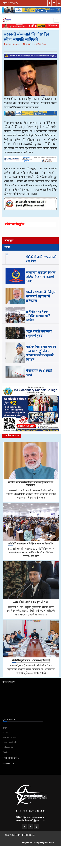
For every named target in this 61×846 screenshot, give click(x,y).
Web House (49, 842)
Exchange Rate (8, 747)
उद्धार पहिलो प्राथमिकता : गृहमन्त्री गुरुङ (39, 333)
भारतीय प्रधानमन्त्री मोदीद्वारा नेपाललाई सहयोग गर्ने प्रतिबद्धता (41, 296)
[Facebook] (24, 826)
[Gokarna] (30, 205)
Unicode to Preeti (10, 737)
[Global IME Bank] (30, 161)
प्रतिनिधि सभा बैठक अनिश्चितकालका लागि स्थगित (38, 316)
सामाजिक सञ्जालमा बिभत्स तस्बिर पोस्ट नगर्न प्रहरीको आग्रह (40, 277)
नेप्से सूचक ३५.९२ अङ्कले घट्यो (39, 372)
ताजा (7, 247)
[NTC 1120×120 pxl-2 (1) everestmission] (30, 115)
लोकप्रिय (9, 240)
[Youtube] (36, 826)
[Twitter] (30, 826)
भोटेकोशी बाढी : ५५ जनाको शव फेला (41, 259)
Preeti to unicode (10, 742)
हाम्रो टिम (6, 732)
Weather (6, 752)
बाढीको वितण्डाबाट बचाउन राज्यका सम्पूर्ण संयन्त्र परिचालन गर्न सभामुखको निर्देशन (41, 353)
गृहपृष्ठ (5, 727)
